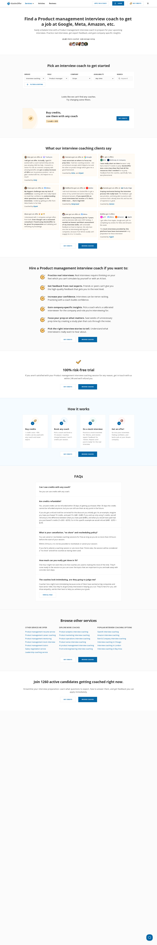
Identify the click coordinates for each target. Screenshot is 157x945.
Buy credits (137, 3)
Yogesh (111, 237)
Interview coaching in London (109, 645)
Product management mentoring (38, 638)
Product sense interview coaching (72, 642)
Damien (111, 204)
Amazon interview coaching (108, 635)
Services (28, 3)
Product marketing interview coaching (74, 635)
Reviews (52, 3)
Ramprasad (75, 204)
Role (49, 74)
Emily (35, 180)
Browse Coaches (88, 246)
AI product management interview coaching (76, 645)
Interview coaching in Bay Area (109, 649)
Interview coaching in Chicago (109, 642)
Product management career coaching (40, 635)
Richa (73, 173)
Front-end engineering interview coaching (76, 649)
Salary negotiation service (35, 649)
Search (120, 74)
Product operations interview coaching (74, 638)
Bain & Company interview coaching (111, 638)
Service (27, 74)
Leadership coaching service (36, 652)
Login (120, 3)
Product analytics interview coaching (73, 632)
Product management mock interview (40, 642)
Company (74, 74)
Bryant (81, 173)
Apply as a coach (100, 3)
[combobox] (35, 78)
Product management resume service (40, 632)
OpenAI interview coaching (108, 632)
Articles (41, 3)
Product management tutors (36, 645)
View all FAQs (47, 595)
